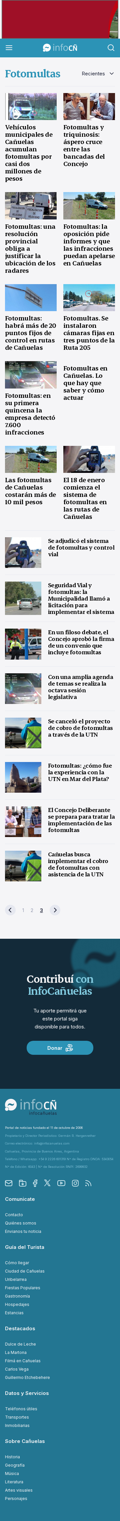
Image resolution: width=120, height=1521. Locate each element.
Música (12, 1473)
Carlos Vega (17, 1369)
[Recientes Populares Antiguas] (98, 73)
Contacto (14, 1214)
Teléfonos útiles (21, 1408)
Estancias (14, 1312)
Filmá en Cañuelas (23, 1360)
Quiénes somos (20, 1223)
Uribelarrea (16, 1279)
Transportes (17, 1417)
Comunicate (20, 1199)
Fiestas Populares (22, 1287)
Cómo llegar (17, 1262)
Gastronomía (17, 1296)
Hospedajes (17, 1304)
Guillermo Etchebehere (27, 1377)
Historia (12, 1456)
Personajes (16, 1498)
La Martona (16, 1352)
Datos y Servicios (27, 1393)
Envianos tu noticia (23, 1231)
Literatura (14, 1481)
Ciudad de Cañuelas (25, 1271)
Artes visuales (19, 1490)
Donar (54, 1048)
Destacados (20, 1328)
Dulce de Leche (20, 1344)
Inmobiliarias (17, 1425)
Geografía (15, 1465)
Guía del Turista (24, 1247)
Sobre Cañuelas (25, 1441)
